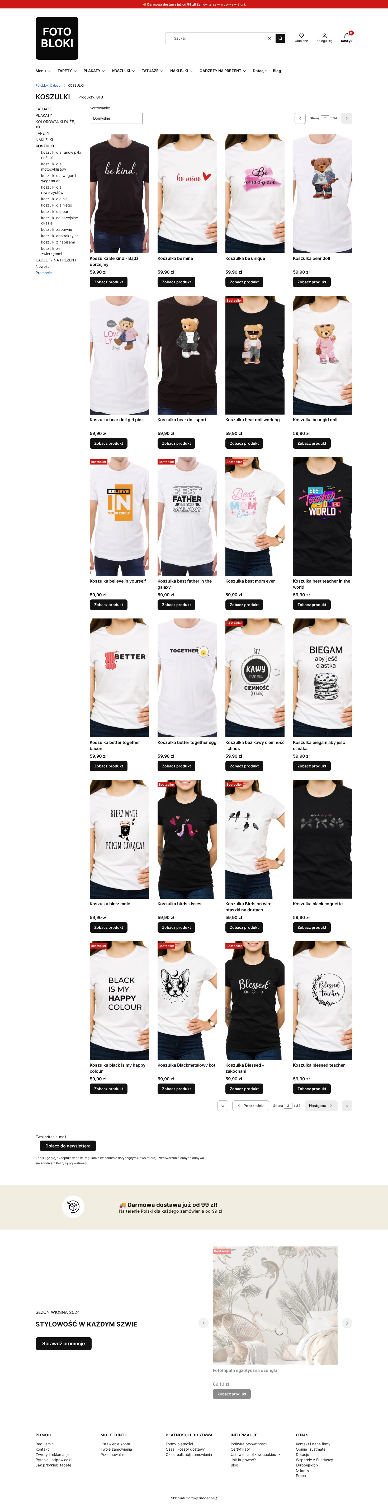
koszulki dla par (54, 211)
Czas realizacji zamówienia (189, 1454)
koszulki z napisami (58, 242)
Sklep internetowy (192, 1498)
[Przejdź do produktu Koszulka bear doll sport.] (187, 355)
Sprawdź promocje (63, 1343)
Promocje (44, 272)
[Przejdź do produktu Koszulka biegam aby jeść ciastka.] (322, 677)
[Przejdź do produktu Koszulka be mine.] (187, 193)
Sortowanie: (100, 108)
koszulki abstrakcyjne (60, 235)
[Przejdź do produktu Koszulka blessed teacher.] (322, 1000)
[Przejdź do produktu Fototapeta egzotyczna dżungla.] (275, 1305)
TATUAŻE (44, 109)
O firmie (302, 1470)
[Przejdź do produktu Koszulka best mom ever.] (255, 516)
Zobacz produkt (108, 282)
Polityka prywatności (249, 1444)
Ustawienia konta (115, 1444)
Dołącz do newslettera (68, 1145)
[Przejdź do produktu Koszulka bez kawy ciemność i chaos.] (255, 677)
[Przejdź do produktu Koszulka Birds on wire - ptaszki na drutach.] (255, 839)
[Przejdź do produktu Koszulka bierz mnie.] (119, 839)
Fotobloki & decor (48, 85)
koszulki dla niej (54, 198)
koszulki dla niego (56, 205)
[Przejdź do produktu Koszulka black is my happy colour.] (119, 1000)
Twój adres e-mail (51, 1136)
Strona (315, 118)
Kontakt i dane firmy (313, 1444)
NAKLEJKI (44, 139)
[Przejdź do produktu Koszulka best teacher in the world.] (322, 516)
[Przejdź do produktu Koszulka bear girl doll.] (322, 355)
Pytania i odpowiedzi (54, 1459)
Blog (234, 1465)
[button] (280, 38)
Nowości (43, 266)
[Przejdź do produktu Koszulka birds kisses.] (187, 839)
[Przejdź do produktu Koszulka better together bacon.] (119, 677)
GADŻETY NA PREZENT (56, 260)
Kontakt (42, 1449)
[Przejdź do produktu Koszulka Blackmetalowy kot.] (187, 1000)
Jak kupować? (243, 1459)
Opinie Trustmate (310, 1449)
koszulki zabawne (56, 229)
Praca (301, 1475)
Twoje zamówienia (116, 1449)
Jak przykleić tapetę (53, 1465)
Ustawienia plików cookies (254, 1454)
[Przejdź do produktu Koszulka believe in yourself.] (119, 516)
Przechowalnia (113, 1454)
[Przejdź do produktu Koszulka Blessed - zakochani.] (255, 1000)
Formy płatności (179, 1444)
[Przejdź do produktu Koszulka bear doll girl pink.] (119, 355)
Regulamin (45, 1444)
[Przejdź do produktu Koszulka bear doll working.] (255, 355)
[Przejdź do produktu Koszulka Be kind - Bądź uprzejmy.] (119, 193)
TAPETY (42, 133)
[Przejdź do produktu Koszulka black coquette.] (322, 839)
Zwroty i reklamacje (52, 1454)
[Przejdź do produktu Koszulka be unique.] (255, 193)
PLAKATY (44, 115)
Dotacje (302, 1454)
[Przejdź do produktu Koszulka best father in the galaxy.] (187, 516)
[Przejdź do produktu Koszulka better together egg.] (187, 677)
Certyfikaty (240, 1449)
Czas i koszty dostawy (185, 1449)
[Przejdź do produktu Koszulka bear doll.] (322, 193)
